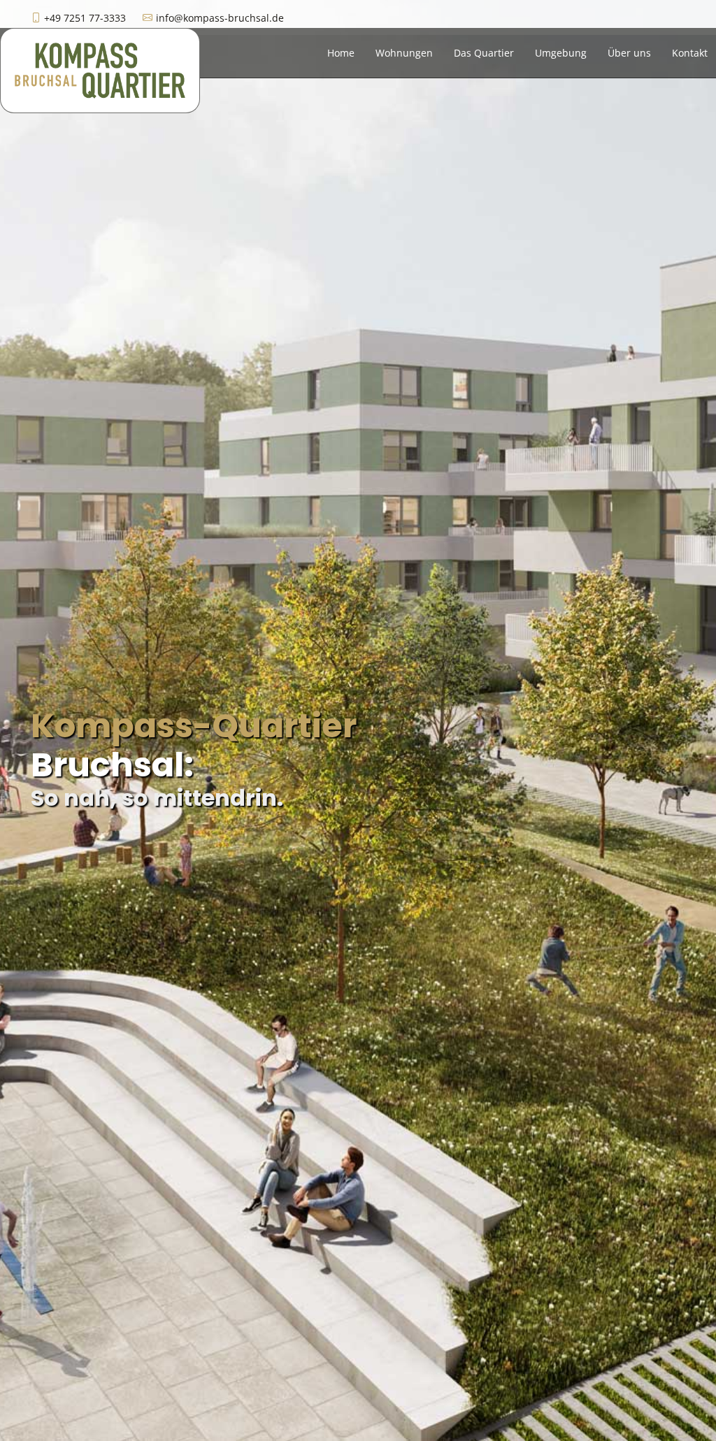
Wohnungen (404, 52)
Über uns (629, 52)
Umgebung (561, 52)
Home (341, 52)
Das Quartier (484, 52)
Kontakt (690, 52)
